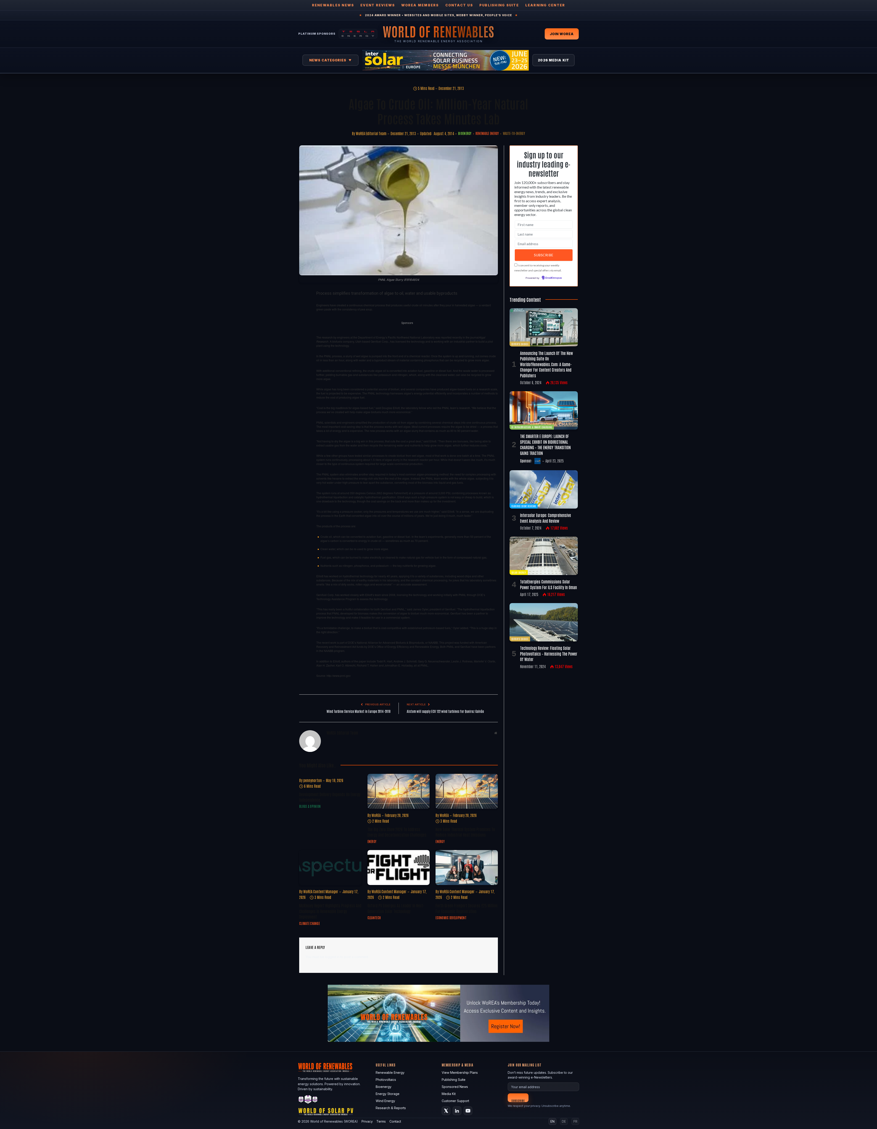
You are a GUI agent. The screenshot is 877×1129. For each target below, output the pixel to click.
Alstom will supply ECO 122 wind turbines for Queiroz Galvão (445, 711)
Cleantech (374, 918)
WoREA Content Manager (320, 891)
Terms (381, 1121)
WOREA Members (420, 5)
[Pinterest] (303, 336)
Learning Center (545, 5)
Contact (395, 1121)
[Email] (303, 346)
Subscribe (518, 1100)
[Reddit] (303, 367)
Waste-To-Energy (514, 133)
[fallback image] (438, 1013)
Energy (372, 841)
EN (552, 1121)
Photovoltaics (386, 1080)
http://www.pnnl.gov (339, 675)
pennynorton (312, 780)
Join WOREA (562, 34)
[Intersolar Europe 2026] (445, 60)
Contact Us (459, 5)
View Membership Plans (460, 1072)
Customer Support (455, 1101)
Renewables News (333, 5)
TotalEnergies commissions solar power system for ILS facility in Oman (548, 584)
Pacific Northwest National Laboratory (411, 337)
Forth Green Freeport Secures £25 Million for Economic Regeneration (466, 908)
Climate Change (309, 923)
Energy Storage (387, 1094)
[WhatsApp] (303, 357)
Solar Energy (518, 572)
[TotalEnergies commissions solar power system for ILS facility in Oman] (544, 556)
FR (575, 1121)
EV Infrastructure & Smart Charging (531, 427)
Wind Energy (385, 1101)
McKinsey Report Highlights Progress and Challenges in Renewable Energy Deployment (330, 911)
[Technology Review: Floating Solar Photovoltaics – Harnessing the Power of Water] (544, 622)
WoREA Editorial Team (371, 133)
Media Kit (449, 1094)
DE (564, 1121)
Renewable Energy (487, 133)
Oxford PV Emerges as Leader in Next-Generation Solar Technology (395, 908)
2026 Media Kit (553, 60)
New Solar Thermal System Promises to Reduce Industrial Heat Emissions (465, 831)
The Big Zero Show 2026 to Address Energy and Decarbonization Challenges (396, 831)
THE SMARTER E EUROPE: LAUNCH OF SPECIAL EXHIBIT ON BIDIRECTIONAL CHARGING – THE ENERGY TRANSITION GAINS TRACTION (545, 444)
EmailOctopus (553, 278)
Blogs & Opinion (310, 806)
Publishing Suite (499, 5)
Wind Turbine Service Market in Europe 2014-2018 (359, 711)
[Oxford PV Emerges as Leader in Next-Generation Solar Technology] (398, 867)
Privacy (367, 1121)
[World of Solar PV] (326, 1113)
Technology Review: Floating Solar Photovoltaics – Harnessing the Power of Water (548, 653)
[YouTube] (468, 1110)
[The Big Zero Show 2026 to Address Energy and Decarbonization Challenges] (398, 791)
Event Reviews (377, 5)
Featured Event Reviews (523, 506)
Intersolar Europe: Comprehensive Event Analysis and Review (545, 517)
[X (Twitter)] (446, 1110)
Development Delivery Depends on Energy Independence (329, 796)
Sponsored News (455, 1087)
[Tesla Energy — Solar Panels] (358, 34)
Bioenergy (465, 133)
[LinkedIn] (303, 325)
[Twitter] (303, 315)
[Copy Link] (303, 378)
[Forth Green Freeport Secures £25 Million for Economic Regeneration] (467, 867)
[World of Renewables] (308, 1100)
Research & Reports (391, 1108)
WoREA (376, 815)
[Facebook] (303, 304)
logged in (332, 957)
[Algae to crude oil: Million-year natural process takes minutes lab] (398, 210)
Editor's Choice (519, 344)
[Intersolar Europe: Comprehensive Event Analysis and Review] (544, 489)
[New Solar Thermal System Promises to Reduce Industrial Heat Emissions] (467, 791)
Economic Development (451, 918)
